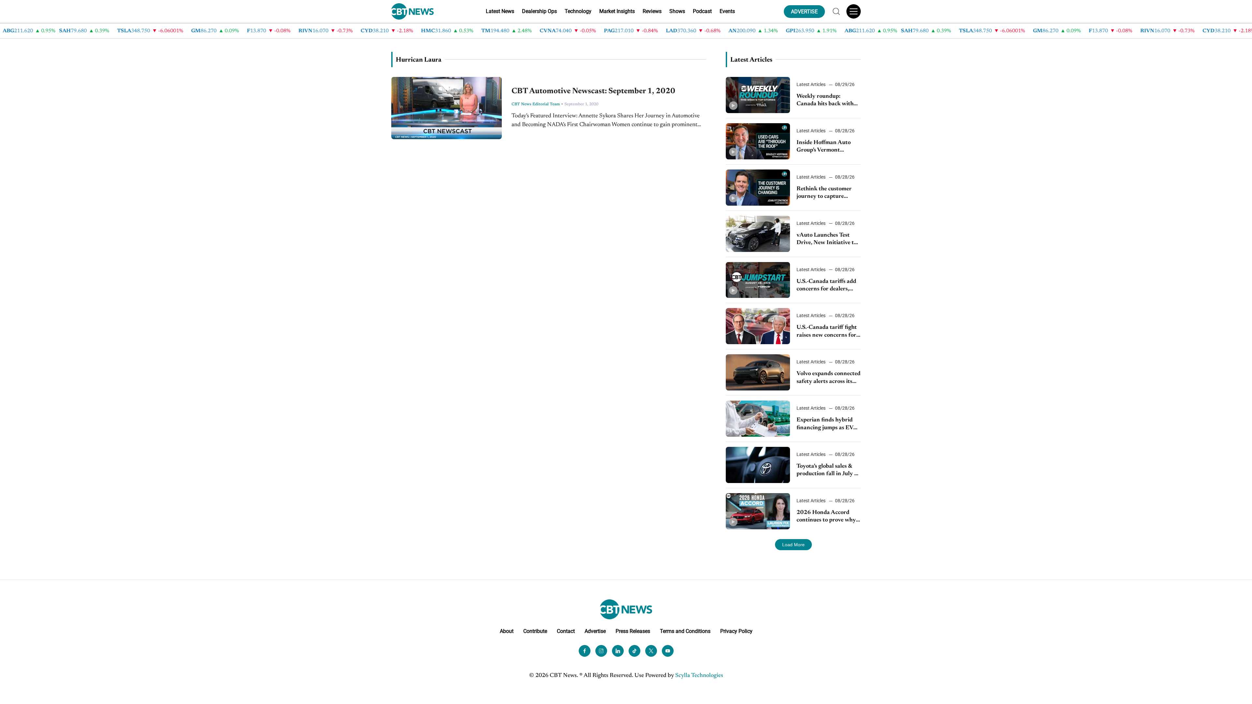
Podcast (702, 11)
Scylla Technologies (699, 676)
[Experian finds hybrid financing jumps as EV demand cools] (758, 419)
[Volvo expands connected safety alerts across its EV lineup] (758, 372)
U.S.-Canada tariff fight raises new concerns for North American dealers (827, 332)
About (507, 631)
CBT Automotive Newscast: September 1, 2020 (593, 91)
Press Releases (633, 631)
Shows (677, 11)
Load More (793, 544)
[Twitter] (651, 651)
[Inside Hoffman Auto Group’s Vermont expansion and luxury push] (758, 141)
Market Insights (617, 11)
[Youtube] (668, 651)
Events (727, 11)
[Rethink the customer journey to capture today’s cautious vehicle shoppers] (758, 187)
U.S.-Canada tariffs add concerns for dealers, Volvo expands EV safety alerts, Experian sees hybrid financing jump (828, 286)
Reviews (652, 11)
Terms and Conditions (685, 631)
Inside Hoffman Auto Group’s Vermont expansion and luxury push (824, 147)
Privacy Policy (736, 631)
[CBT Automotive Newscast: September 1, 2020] (446, 108)
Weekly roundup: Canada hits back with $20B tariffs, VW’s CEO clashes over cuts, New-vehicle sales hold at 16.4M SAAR (827, 101)
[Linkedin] (618, 651)
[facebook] (584, 651)
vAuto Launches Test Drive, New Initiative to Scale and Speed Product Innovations (828, 239)
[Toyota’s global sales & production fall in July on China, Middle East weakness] (758, 465)
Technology (578, 11)
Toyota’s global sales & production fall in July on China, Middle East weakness (829, 470)
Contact (566, 631)
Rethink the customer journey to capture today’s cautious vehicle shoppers (826, 193)
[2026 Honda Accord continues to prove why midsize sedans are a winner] (758, 511)
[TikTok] (634, 651)
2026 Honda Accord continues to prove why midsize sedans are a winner (826, 517)
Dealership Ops (539, 11)
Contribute (535, 631)
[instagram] (601, 651)
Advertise (595, 631)
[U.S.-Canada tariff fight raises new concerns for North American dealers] (758, 326)
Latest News (500, 11)
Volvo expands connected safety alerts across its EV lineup (828, 378)
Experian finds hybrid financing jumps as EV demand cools (825, 424)
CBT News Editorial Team (536, 104)
